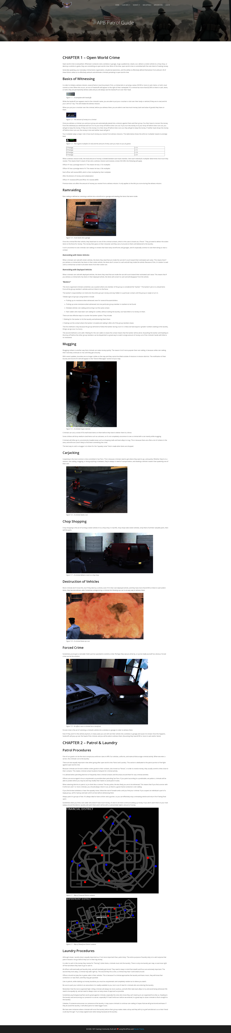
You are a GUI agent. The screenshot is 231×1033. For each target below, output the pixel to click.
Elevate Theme (139, 1029)
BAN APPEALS (147, 5)
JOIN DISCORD (158, 5)
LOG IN (167, 5)
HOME (117, 5)
